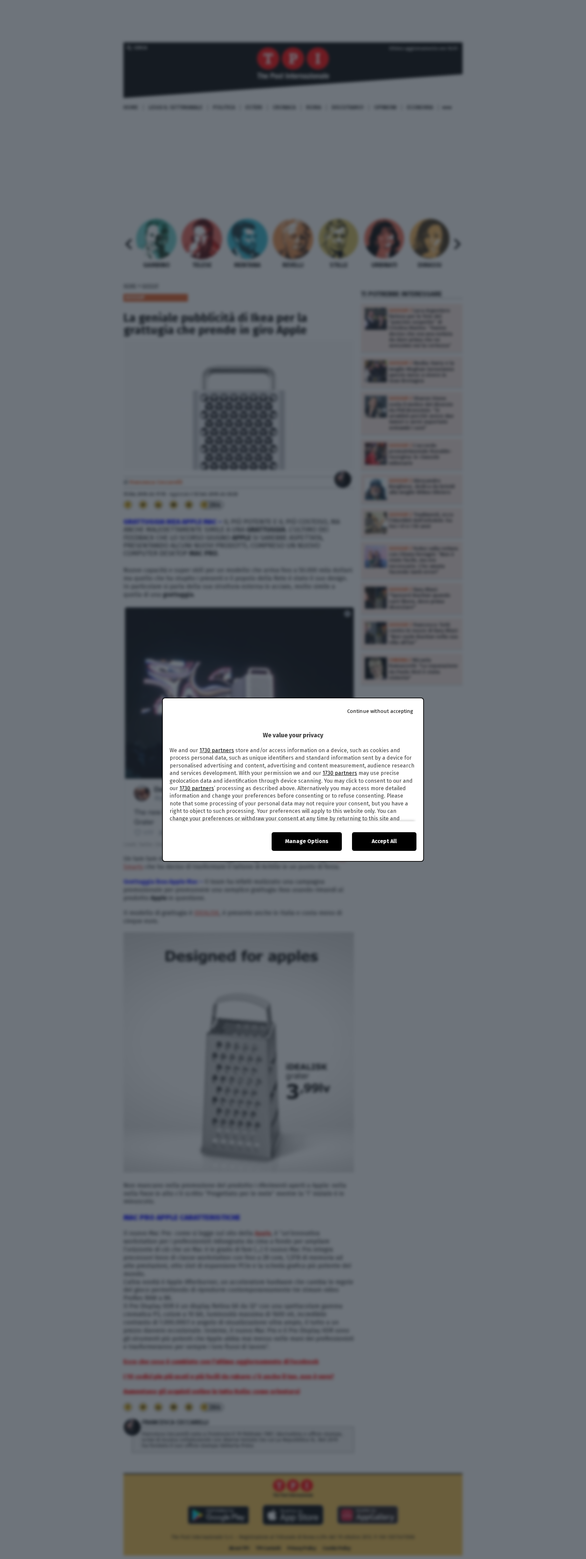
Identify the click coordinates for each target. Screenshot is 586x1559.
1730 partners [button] (216, 750)
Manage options (306, 841)
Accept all (384, 841)
